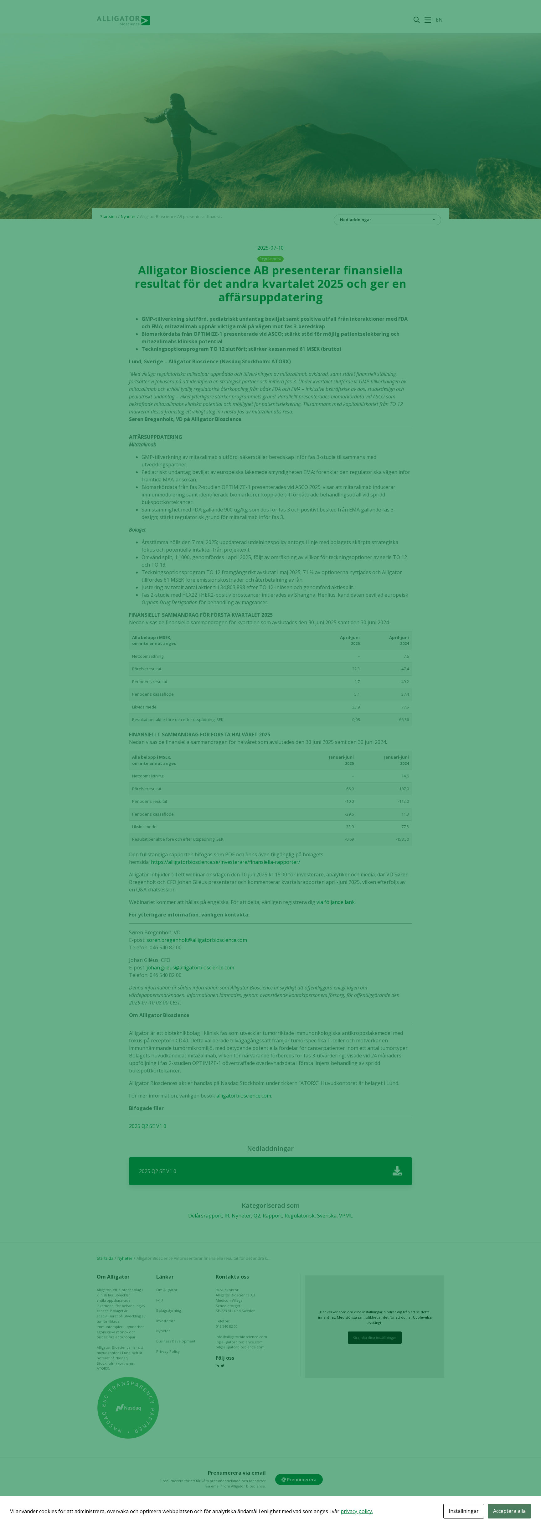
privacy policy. (357, 1511)
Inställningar (464, 1511)
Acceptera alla (509, 1511)
